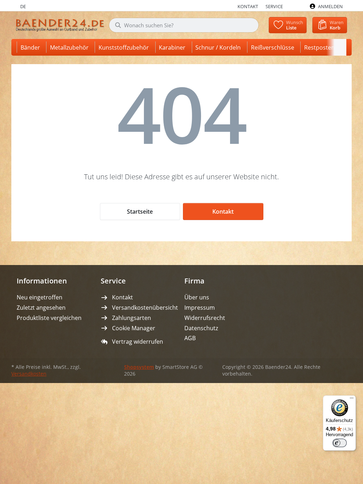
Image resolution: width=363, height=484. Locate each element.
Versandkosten (28, 374)
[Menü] (351, 399)
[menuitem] (31, 47)
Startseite (140, 211)
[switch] (340, 443)
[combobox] (184, 25)
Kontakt (223, 211)
